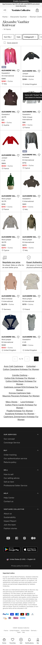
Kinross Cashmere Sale (20, 393)
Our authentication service (15, 458)
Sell (6, 470)
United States (25, 630)
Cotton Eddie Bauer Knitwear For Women (21, 383)
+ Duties (9, 81)
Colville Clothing (19, 375)
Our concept (9, 438)
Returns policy (10, 462)
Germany (34, 630)
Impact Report (10, 521)
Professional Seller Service (15, 485)
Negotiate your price (11, 262)
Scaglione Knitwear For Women (19, 413)
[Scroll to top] (36, 359)
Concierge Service (12, 442)
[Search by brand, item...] (4, 10)
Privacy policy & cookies (20, 566)
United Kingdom (14, 630)
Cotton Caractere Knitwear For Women (21, 369)
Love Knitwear (27, 401)
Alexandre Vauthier (18, 16)
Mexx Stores (11, 401)
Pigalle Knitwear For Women (20, 410)
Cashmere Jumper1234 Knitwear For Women (21, 389)
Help (6, 493)
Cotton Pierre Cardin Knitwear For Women (21, 406)
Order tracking (10, 454)
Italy (23, 632)
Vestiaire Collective (14, 509)
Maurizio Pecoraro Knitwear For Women (20, 395)
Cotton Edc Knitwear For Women (19, 378)
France (6, 630)
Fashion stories (10, 528)
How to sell (8, 474)
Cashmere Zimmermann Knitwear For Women (21, 418)
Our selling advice (11, 478)
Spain (19, 632)
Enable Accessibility (21, 1)
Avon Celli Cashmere (13, 366)
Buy (5, 450)
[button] (37, 10)
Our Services (10, 435)
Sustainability (10, 517)
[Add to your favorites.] (18, 70)
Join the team (10, 524)
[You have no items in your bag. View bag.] (37, 10)
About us (8, 513)
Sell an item (9, 481)
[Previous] (15, 359)
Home (4, 16)
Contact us (8, 501)
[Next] (27, 359)
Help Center (9, 497)
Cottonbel (31, 366)
